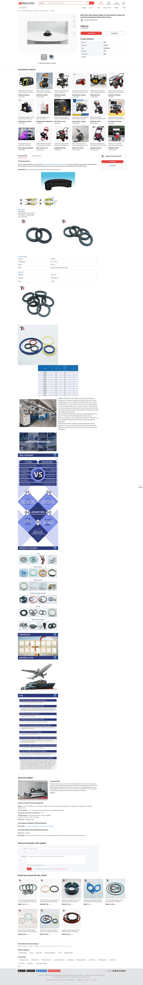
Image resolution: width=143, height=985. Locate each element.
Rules (124, 7)
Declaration (87, 979)
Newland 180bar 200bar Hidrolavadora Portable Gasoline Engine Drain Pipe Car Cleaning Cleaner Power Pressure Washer (97, 118)
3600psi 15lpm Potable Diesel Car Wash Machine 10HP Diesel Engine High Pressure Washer (116, 91)
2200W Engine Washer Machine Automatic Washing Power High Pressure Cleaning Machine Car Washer (97, 91)
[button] (87, 3)
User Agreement (79, 979)
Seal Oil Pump (92, 960)
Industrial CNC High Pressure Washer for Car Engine (43, 117)
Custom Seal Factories (59, 960)
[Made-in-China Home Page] (26, 3)
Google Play (30, 970)
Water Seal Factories (46, 960)
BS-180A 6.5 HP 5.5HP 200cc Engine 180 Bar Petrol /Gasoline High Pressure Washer (115, 144)
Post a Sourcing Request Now (59, 869)
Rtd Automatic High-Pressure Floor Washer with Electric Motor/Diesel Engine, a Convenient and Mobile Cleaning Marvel (80, 91)
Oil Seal (32, 826)
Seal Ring (52, 10)
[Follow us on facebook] (113, 970)
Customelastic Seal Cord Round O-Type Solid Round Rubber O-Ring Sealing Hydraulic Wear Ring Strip (71, 931)
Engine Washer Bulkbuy (41, 963)
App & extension (107, 7)
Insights (102, 975)
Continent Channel (89, 975)
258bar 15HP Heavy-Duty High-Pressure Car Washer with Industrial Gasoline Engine (61, 91)
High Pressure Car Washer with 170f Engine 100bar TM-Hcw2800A (98, 144)
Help (98, 7)
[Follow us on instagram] (118, 970)
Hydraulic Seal (37, 826)
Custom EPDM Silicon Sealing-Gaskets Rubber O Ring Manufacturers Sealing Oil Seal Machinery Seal (27, 931)
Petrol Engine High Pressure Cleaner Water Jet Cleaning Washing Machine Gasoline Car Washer (25, 144)
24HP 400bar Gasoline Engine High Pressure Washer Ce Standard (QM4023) (80, 118)
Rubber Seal (39, 952)
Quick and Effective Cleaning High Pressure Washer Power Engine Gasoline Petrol (44, 144)
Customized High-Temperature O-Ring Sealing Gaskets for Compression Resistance (114, 901)
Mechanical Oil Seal (81, 960)
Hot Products (41, 975)
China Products (49, 975)
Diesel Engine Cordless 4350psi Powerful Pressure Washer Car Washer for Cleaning (61, 144)
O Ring (27, 826)
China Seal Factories (23, 960)
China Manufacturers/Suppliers (59, 975)
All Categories (23, 7)
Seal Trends (30, 963)
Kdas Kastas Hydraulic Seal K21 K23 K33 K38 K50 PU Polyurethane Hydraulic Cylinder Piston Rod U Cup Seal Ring (71, 901)
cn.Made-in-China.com (85, 977)
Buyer (91, 7)
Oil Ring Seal (70, 960)
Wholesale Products (71, 975)
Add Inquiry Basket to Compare (48, 63)
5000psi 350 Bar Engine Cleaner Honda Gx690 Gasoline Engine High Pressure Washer (116, 118)
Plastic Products (50, 826)
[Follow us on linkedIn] (124, 970)
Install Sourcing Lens (55, 970)
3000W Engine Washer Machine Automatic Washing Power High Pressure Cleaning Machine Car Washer (25, 91)
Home (19, 10)
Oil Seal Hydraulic (102, 960)
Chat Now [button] (115, 33)
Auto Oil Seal (112, 960)
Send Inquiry (91, 33)
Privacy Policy (94, 979)
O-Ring (43, 826)
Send (29, 869)
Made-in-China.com (65, 977)
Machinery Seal (35, 960)
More (19, 966)
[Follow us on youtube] (120, 970)
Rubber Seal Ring (68, 952)
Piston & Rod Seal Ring (50, 952)
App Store (22, 970)
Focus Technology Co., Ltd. (61, 979)
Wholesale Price (80, 975)
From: (24, 848)
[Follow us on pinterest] (122, 970)
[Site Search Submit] (91, 3)
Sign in (123, 4)
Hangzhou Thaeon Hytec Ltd (90, 19)
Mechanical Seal (23, 952)
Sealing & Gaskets (45, 10)
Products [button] (41, 3)
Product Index (97, 975)
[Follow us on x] (115, 970)
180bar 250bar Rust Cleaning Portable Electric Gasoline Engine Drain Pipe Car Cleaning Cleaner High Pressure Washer (43, 91)
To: (25, 852)
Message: (24, 856)
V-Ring (59, 952)
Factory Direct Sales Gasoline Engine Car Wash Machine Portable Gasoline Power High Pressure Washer (80, 144)
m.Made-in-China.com (75, 977)
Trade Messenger (41, 970)
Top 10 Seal (21, 963)
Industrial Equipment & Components (30, 10)
